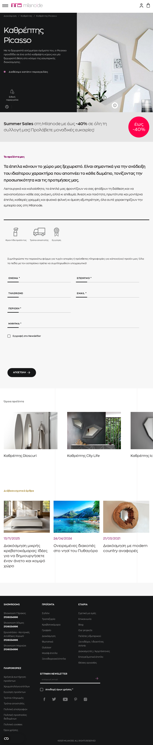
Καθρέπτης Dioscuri (20, 455)
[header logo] (27, 5)
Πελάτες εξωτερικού (89, 636)
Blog (80, 625)
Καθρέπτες (26, 16)
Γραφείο (46, 630)
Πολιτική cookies (13, 724)
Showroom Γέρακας (15, 613)
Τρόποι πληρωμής (14, 698)
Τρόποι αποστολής (14, 703)
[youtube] (65, 699)
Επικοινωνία (84, 619)
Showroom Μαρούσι (15, 646)
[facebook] (44, 699)
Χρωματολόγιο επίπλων (17, 686)
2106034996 (11, 617)
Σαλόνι (45, 613)
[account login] (141, 5)
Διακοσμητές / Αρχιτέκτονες (94, 651)
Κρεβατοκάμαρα (51, 625)
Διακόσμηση (10, 16)
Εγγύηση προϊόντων (15, 692)
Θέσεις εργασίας (87, 663)
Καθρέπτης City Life (83, 455)
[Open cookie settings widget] (13, 738)
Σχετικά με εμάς (87, 613)
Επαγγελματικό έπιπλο (90, 657)
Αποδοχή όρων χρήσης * (59, 689)
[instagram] (85, 699)
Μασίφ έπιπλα (49, 653)
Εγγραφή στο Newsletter (27, 336)
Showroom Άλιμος (14, 623)
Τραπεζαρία (48, 619)
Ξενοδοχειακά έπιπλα (54, 659)
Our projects (85, 630)
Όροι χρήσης (11, 730)
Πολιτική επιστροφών (15, 709)
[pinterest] (75, 699)
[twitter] (54, 699)
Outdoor (46, 647)
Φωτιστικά (47, 642)
